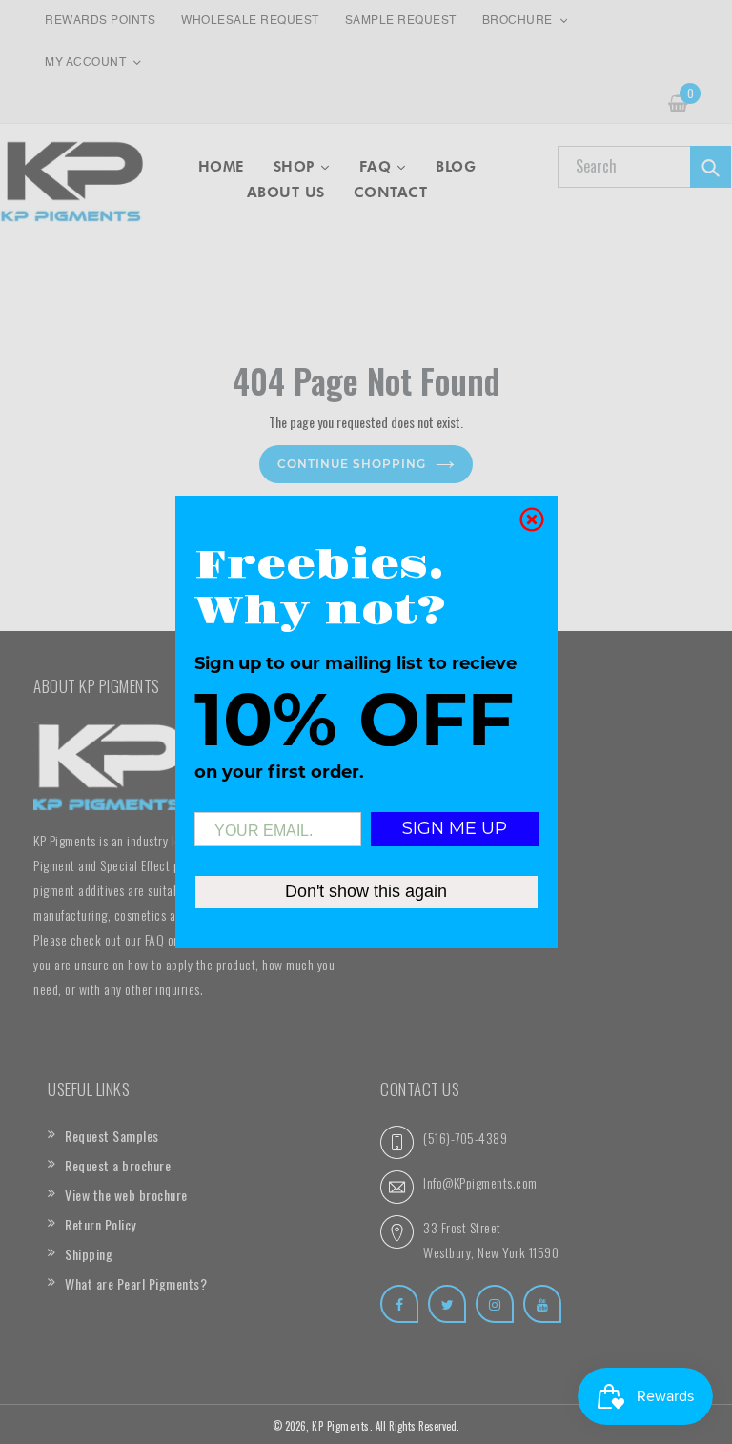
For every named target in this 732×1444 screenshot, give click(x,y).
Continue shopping (351, 464)
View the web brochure (126, 1195)
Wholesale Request (250, 21)
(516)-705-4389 (465, 1138)
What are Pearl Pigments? (136, 1283)
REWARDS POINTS (100, 21)
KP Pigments (341, 1426)
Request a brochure (118, 1165)
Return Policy (100, 1224)
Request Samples (112, 1136)
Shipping (88, 1254)
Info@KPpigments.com (480, 1182)
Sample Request (401, 21)
